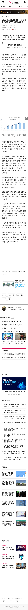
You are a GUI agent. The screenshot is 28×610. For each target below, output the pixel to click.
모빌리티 (21, 6)
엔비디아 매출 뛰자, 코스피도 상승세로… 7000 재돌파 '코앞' (8, 523)
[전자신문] (14, 2)
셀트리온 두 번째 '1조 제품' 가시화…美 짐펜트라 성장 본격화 (14, 429)
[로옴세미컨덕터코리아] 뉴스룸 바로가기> (20, 286)
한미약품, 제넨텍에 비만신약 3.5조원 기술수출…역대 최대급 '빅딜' (15, 405)
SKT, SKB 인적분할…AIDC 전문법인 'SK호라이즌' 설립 (8, 503)
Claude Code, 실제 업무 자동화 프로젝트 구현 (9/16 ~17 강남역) (13, 35)
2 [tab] (9, 394)
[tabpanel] (14, 385)
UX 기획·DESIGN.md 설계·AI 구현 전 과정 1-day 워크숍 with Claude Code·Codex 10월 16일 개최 (14, 354)
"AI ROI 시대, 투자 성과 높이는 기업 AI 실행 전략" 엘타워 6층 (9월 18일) (14, 358)
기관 (4, 295)
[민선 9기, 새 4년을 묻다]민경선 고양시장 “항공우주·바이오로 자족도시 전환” (14, 417)
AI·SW (3, 6)
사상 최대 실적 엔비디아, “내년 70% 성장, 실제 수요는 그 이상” (8, 494)
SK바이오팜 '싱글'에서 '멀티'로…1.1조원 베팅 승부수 (14, 435)
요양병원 (20, 295)
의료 (4, 299)
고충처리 (4, 601)
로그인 (3, 598)
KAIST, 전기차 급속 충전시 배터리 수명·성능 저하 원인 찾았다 (15, 441)
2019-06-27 (10, 29)
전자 (15, 6)
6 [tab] (16, 394)
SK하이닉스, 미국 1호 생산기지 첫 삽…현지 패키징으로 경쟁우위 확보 (8, 483)
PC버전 (16, 601)
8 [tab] (19, 394)
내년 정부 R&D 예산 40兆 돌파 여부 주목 (15, 422)
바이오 (7, 16)
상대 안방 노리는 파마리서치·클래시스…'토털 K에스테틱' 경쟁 (14, 447)
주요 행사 (5, 374)
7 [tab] (18, 394)
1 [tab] (8, 394)
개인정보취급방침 (17, 598)
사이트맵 (10, 601)
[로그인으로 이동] (24, 2)
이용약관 (9, 598)
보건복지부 (12, 295)
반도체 (10, 6)
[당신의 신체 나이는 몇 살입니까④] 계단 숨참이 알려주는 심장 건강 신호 (15, 458)
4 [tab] (13, 394)
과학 (3, 16)
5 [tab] (14, 394)
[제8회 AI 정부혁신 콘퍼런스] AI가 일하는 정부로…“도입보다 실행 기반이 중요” (8, 515)
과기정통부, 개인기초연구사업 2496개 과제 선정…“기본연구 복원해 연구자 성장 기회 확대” (14, 453)
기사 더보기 (18, 307)
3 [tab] (11, 394)
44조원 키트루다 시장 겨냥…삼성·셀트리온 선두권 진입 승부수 (15, 411)
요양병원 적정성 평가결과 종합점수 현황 (16, 47)
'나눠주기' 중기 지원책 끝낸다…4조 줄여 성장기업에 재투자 (7, 474)
